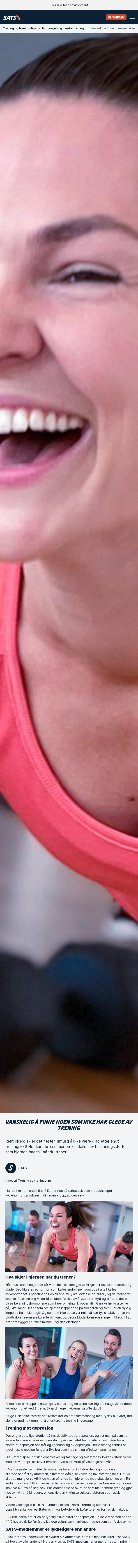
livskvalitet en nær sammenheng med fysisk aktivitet (86, 1416)
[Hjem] (12, 17)
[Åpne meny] (132, 17)
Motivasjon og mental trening (63, 28)
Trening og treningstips (19, 28)
